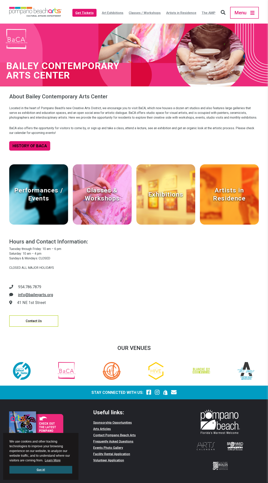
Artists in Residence (181, 13)
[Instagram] (157, 392)
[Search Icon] (224, 13)
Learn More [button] (53, 460)
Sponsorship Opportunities (112, 422)
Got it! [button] (41, 469)
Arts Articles (102, 429)
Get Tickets (84, 13)
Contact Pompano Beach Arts (114, 435)
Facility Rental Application (111, 454)
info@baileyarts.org (35, 294)
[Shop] (165, 392)
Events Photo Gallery (108, 448)
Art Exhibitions (112, 13)
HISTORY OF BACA (30, 146)
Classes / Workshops (145, 13)
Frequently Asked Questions (113, 441)
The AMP (208, 13)
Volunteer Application (108, 460)
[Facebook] (148, 392)
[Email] (174, 392)
